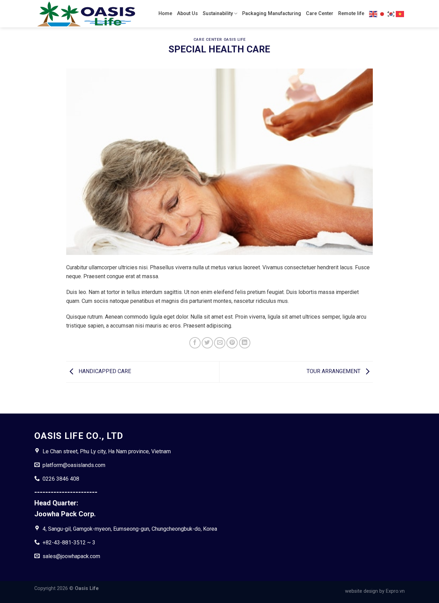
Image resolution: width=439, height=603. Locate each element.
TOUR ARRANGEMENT (334, 371)
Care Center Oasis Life (219, 39)
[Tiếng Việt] (400, 13)
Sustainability (218, 13)
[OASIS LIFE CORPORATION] (85, 14)
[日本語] (382, 13)
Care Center (319, 13)
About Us (187, 13)
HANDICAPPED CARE (104, 371)
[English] (373, 13)
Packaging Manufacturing (271, 13)
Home (165, 13)
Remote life (351, 13)
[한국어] (391, 13)
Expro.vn (395, 591)
